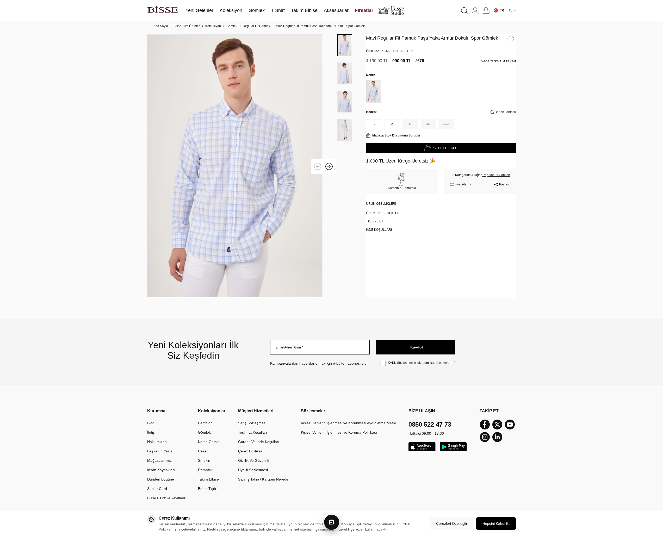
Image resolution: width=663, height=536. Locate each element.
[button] (464, 10)
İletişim (153, 432)
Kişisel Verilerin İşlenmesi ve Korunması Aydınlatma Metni (348, 423)
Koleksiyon (213, 26)
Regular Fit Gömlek (256, 26)
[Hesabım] (475, 10)
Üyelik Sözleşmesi (253, 470)
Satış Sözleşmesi (252, 423)
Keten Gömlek (209, 442)
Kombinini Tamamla (402, 188)
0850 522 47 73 (429, 424)
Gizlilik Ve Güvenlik (253, 460)
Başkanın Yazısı (160, 451)
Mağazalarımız (159, 460)
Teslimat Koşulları (252, 432)
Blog (150, 423)
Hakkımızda (157, 442)
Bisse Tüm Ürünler (187, 26)
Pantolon (205, 423)
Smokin (204, 460)
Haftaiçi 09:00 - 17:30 (426, 433)
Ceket (203, 451)
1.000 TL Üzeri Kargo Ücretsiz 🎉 (401, 161)
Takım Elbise (208, 479)
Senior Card (157, 489)
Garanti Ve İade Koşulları (258, 442)
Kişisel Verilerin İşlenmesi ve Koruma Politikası (339, 432)
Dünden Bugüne (160, 479)
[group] (235, 166)
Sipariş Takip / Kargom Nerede (263, 479)
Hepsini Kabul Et (496, 523)
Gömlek (231, 26)
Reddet (213, 529)
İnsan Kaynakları (161, 470)
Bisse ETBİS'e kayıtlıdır (166, 498)
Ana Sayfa (160, 26)
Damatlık (205, 470)
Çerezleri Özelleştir (451, 523)
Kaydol (416, 347)
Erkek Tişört (208, 489)
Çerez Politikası (251, 451)
